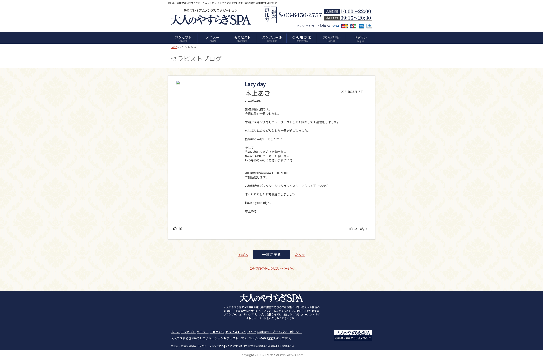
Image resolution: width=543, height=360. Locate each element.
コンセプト (188, 332)
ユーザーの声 (257, 338)
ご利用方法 (217, 332)
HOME (174, 47)
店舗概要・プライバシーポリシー (279, 332)
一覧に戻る (271, 254)
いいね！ (361, 228)
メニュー (203, 332)
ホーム (175, 332)
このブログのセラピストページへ (271, 268)
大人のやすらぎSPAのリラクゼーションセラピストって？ (209, 338)
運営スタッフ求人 (279, 338)
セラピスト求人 (235, 332)
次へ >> (300, 255)
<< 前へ (243, 255)
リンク (251, 332)
